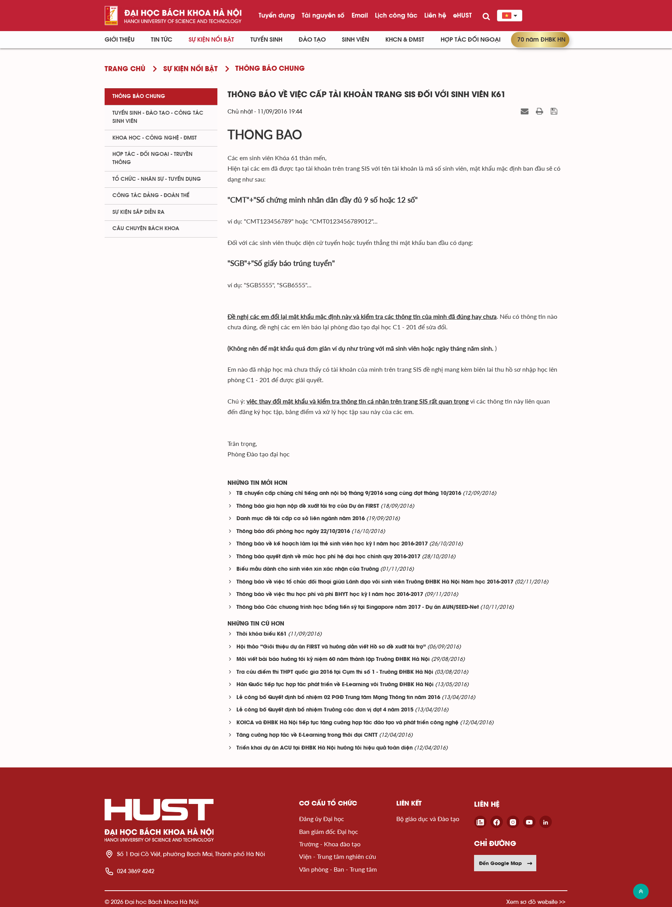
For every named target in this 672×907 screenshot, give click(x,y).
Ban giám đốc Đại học (328, 831)
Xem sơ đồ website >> (535, 901)
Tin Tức (161, 40)
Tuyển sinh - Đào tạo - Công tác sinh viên (157, 117)
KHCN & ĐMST (404, 40)
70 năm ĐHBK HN (541, 40)
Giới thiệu (120, 40)
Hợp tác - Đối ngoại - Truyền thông (152, 158)
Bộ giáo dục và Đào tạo (427, 818)
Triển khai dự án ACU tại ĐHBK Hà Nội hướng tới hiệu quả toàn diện (324, 748)
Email (360, 15)
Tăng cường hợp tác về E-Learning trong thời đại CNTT (307, 735)
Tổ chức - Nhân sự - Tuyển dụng (156, 179)
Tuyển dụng (277, 15)
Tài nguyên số (323, 15)
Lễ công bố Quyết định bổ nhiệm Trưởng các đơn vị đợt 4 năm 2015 (324, 710)
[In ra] (540, 111)
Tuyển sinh (266, 40)
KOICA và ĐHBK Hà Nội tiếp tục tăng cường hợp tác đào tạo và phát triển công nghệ (347, 722)
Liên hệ (435, 15)
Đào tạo (312, 40)
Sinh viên (355, 40)
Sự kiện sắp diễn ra (138, 212)
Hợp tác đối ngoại (470, 40)
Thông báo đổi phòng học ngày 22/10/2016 (293, 531)
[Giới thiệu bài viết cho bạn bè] (525, 111)
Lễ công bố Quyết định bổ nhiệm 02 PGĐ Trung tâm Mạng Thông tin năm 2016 (338, 697)
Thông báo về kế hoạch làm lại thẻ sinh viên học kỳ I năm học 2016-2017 (332, 544)
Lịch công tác (396, 15)
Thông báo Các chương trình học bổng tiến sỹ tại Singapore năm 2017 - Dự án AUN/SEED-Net (357, 607)
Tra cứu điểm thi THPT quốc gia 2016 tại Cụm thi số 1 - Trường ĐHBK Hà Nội (334, 672)
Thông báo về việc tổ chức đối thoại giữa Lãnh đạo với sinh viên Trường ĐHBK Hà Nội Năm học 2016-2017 (374, 582)
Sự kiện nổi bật (211, 40)
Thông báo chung (138, 96)
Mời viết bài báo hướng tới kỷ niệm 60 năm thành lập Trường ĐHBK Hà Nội (333, 659)
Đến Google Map (500, 863)
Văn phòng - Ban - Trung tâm (338, 869)
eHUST (462, 15)
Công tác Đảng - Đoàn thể (150, 195)
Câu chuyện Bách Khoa (145, 228)
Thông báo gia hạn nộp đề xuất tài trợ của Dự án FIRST (307, 506)
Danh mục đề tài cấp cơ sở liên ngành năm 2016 (300, 518)
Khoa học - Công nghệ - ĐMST (154, 138)
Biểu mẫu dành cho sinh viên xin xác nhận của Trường (307, 569)
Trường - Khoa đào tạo (329, 844)
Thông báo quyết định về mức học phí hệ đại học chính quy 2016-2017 (328, 556)
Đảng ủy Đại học (321, 818)
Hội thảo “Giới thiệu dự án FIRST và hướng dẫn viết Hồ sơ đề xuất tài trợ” (331, 647)
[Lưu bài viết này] (555, 111)
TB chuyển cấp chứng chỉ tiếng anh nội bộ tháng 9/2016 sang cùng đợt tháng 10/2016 (348, 493)
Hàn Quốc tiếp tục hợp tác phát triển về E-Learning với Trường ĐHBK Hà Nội (335, 684)
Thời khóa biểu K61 (261, 634)
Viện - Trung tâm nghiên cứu (337, 856)
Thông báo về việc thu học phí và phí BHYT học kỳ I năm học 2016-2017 (329, 594)
